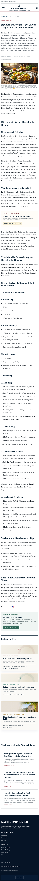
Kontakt (3, 840)
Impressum (4, 835)
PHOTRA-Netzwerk (5, 862)
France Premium (5, 847)
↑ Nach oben (19, 877)
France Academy (5, 850)
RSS (2, 854)
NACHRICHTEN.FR (14, 822)
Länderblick (4, 852)
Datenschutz (4, 837)
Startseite (4, 16)
